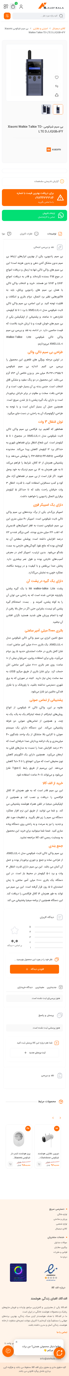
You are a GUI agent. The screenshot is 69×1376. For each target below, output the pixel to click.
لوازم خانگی (62, 1214)
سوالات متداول (60, 1242)
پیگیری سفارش (60, 1247)
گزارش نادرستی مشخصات (46, 181)
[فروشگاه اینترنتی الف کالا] (51, 6)
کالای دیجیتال (58, 29)
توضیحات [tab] (52, 234)
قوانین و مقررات (60, 1252)
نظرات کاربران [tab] (26, 234)
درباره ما (63, 1257)
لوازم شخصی (61, 1224)
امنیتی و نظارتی (40, 29)
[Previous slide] (53, 1118)
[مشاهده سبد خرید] (13, 6)
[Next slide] (60, 1118)
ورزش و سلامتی (60, 1219)
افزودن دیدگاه (37, 969)
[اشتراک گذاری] (56, 95)
